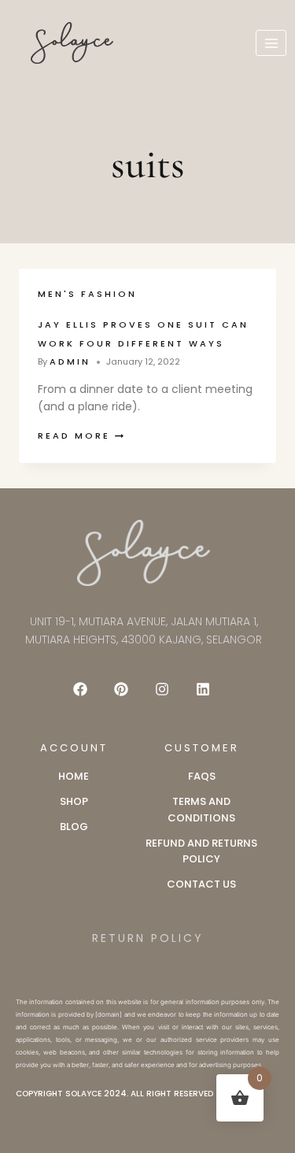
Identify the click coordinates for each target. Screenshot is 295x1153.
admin (70, 361)
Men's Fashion (87, 293)
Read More (81, 435)
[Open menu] (271, 43)
